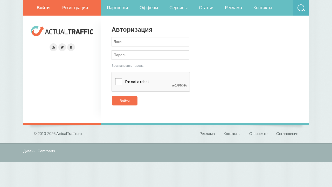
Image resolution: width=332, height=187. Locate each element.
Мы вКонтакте (71, 47)
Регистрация (75, 7)
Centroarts (46, 151)
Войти (125, 101)
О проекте (258, 133)
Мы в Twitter (62, 47)
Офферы (149, 7)
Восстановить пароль (127, 66)
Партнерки (117, 7)
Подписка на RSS (53, 47)
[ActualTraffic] (62, 32)
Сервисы (178, 7)
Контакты (262, 7)
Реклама (233, 7)
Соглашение (287, 133)
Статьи (206, 7)
